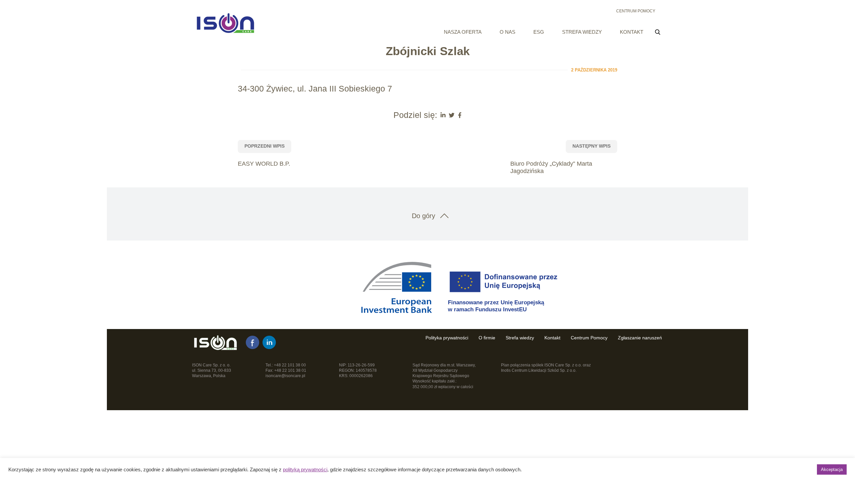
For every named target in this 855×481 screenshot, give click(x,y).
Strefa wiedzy (582, 32)
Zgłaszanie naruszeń (640, 337)
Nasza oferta (463, 32)
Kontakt (631, 32)
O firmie (487, 337)
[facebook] (252, 342)
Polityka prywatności (446, 337)
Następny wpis (591, 146)
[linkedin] (269, 342)
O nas (507, 32)
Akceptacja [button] (832, 469)
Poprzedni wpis (264, 146)
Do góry (423, 215)
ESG (538, 32)
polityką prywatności (305, 469)
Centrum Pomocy (635, 11)
